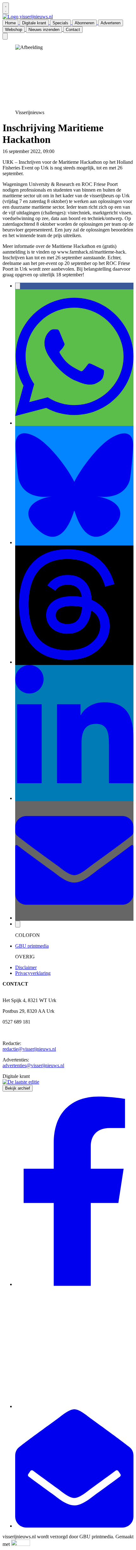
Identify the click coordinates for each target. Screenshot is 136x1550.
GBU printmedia (32, 946)
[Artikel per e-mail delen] (74, 917)
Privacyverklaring (33, 973)
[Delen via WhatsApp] (74, 423)
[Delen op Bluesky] (74, 542)
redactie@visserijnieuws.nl (29, 1049)
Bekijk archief (17, 1088)
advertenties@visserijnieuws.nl (33, 1065)
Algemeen (65, 151)
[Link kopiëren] (17, 924)
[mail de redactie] (74, 1525)
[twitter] (74, 1406)
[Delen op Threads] (74, 662)
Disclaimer (26, 967)
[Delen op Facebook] (17, 286)
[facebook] (74, 1284)
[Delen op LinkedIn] (74, 798)
